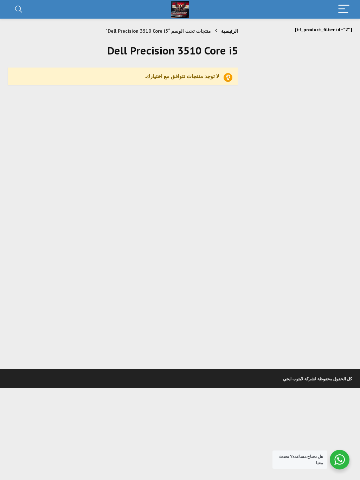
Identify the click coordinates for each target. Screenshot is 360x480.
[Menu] (343, 9)
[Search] (18, 9)
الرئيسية (229, 31)
